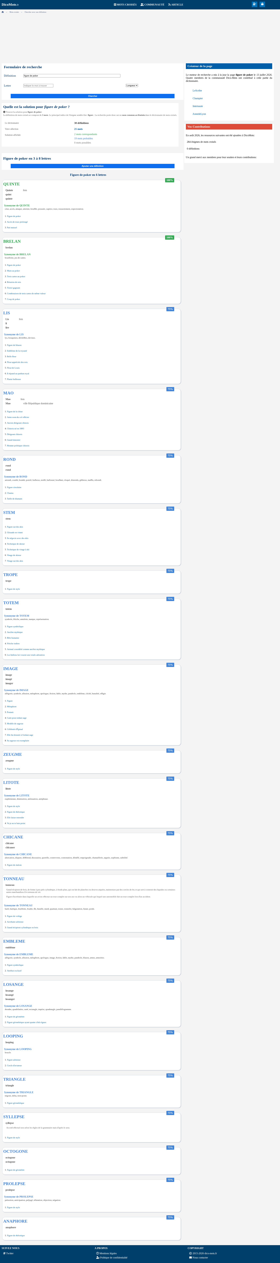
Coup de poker (13, 299)
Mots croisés (127, 4)
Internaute (198, 106)
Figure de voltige (14, 916)
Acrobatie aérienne (15, 922)
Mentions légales (108, 1253)
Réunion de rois (14, 282)
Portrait (10, 712)
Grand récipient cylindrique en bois (22, 927)
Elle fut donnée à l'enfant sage (20, 735)
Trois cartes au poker (16, 276)
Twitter (9, 1253)
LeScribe (197, 90)
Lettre (7, 85)
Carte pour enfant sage (17, 718)
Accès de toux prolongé (17, 222)
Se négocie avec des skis (17, 538)
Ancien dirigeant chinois (18, 423)
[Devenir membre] (254, 4)
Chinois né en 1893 (15, 428)
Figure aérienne (14, 1060)
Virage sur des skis (15, 561)
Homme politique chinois (18, 446)
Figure (10, 701)
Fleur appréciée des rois (17, 362)
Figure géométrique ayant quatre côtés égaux (26, 1022)
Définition (10, 75)
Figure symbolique (15, 626)
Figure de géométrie (15, 1017)
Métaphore (12, 706)
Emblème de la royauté (17, 351)
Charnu (10, 493)
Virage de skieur (14, 555)
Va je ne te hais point (16, 823)
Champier (198, 98)
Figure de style (13, 589)
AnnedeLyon (199, 114)
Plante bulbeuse (14, 379)
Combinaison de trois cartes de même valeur (26, 293)
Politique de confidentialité (113, 1257)
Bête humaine (13, 638)
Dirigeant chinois (14, 434)
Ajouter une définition (93, 166)
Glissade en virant (15, 532)
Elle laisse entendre (15, 818)
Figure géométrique (15, 1103)
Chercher (92, 96)
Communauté (154, 4)
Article (177, 4)
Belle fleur (11, 356)
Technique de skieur (16, 544)
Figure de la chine (15, 411)
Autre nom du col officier (18, 417)
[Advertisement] (140, 37)
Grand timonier (13, 440)
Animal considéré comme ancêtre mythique (26, 649)
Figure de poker (14, 216)
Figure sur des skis (15, 527)
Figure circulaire (14, 487)
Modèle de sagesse (15, 724)
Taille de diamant (14, 499)
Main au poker (13, 271)
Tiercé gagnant (13, 288)
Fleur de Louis (13, 368)
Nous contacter (200, 1257)
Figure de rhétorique (16, 812)
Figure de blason (14, 345)
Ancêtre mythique (15, 632)
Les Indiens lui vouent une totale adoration (26, 655)
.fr (10, 4)
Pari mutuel (12, 227)
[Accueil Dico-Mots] (3, 12)
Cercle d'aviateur (14, 1065)
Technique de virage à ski (18, 549)
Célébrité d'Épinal (15, 729)
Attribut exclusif (14, 971)
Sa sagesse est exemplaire (18, 741)
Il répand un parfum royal (18, 373)
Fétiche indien (13, 643)
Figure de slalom (14, 865)
